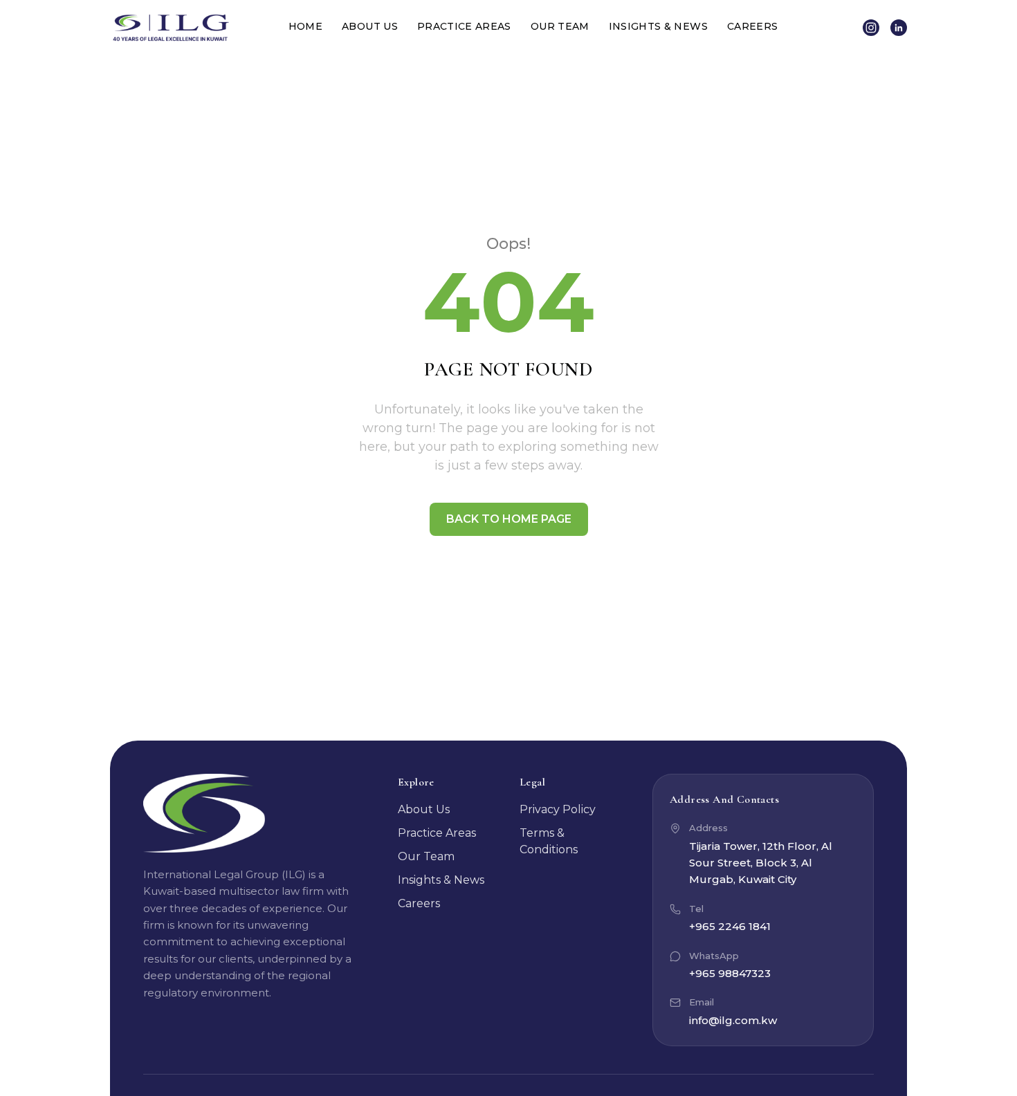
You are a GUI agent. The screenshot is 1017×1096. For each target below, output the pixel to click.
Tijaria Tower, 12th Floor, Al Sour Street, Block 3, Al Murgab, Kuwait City (760, 862)
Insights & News (658, 26)
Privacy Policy (558, 809)
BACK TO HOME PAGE (508, 519)
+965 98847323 (730, 973)
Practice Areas (464, 26)
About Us (370, 26)
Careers (752, 26)
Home (305, 26)
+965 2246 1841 (730, 926)
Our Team (560, 26)
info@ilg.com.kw (733, 1020)
